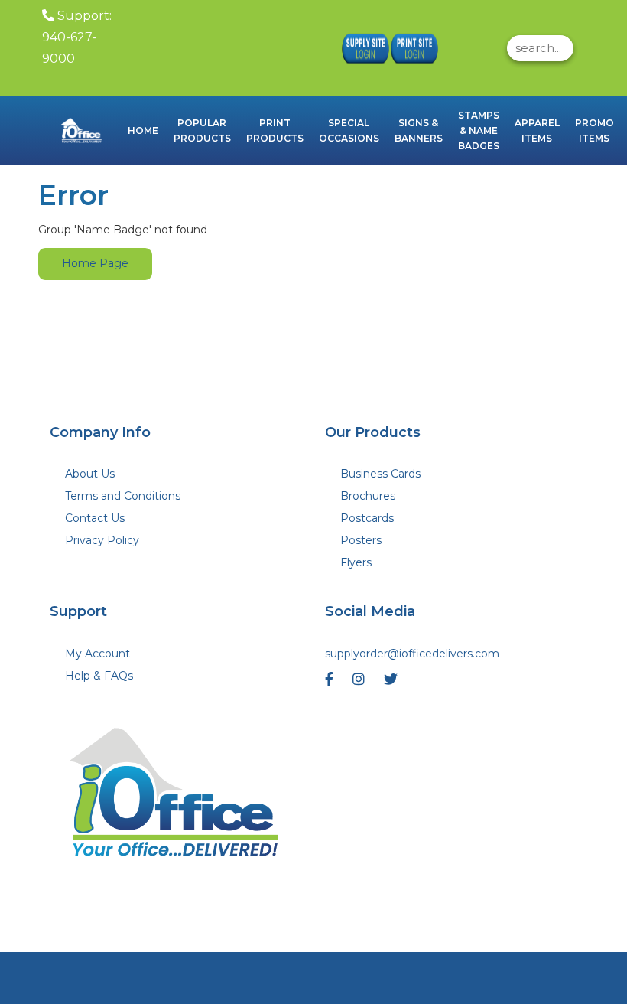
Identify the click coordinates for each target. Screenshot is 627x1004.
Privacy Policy (102, 540)
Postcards (367, 518)
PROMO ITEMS (594, 130)
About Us (90, 474)
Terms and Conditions (122, 496)
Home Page (95, 263)
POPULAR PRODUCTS (202, 130)
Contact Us (95, 518)
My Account (97, 653)
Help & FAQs (99, 676)
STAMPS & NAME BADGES (478, 130)
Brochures (367, 496)
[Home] (176, 796)
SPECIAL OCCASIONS (349, 130)
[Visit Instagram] (360, 683)
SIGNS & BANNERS (419, 130)
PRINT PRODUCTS (275, 130)
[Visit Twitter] (392, 683)
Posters (361, 540)
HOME (143, 130)
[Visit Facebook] (331, 683)
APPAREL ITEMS (537, 130)
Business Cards (380, 474)
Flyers (356, 562)
